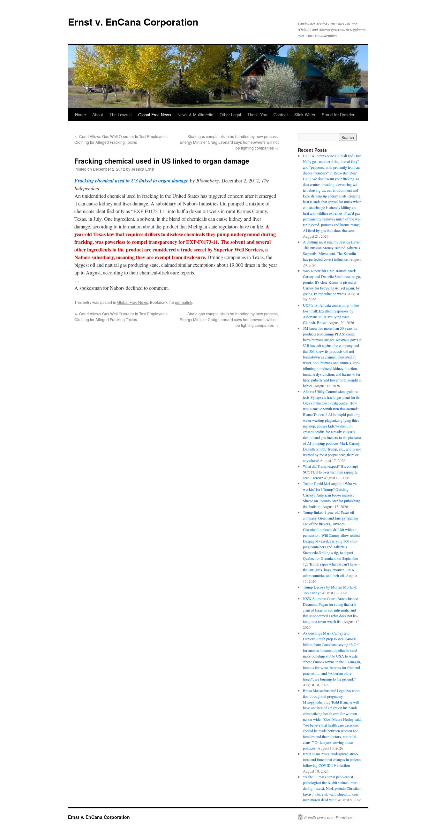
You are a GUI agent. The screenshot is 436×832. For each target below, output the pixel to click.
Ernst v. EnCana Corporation (133, 21)
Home (80, 115)
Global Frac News (154, 115)
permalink (183, 302)
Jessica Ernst (142, 169)
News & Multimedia (195, 115)
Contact (281, 115)
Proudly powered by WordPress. (329, 817)
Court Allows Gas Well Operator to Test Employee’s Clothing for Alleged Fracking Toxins (121, 139)
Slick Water (304, 115)
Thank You (257, 115)
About (97, 115)
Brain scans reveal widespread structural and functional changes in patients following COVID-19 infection (332, 759)
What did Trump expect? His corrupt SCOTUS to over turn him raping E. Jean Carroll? (330, 472)
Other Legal (230, 115)
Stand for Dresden (338, 115)
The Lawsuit (120, 115)
